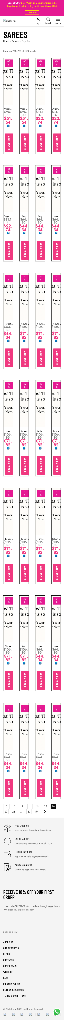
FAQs (5, 977)
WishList (8, 971)
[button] (32, 12)
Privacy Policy (11, 983)
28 (13, 811)
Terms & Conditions (14, 995)
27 (6, 811)
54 (36, 811)
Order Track (10, 966)
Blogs (6, 953)
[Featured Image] (8, 81)
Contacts (8, 959)
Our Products (11, 948)
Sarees (15, 41)
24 (37, 806)
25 (45, 806)
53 (29, 811)
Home (6, 41)
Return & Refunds (13, 989)
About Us (8, 942)
